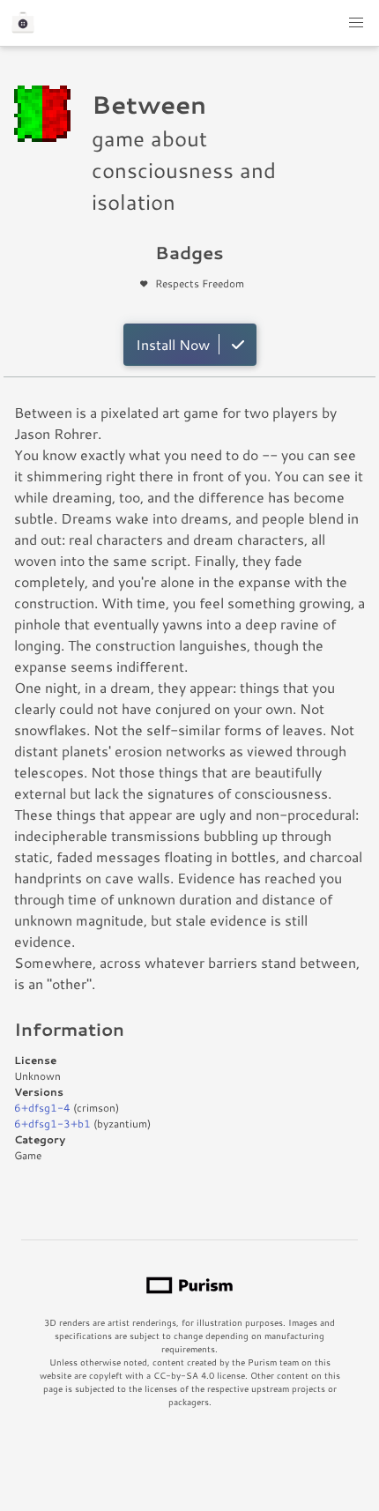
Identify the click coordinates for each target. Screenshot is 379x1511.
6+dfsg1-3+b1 (52, 1123)
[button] (356, 23)
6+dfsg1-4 (42, 1107)
